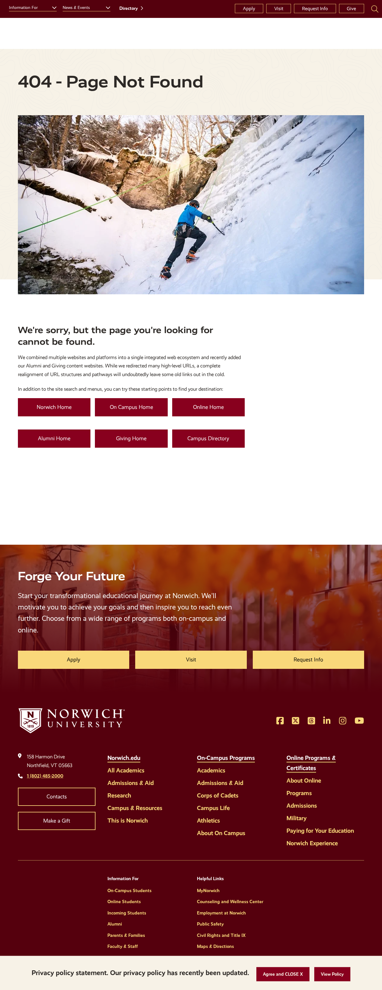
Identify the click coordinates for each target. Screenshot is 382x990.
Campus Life (213, 808)
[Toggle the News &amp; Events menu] (106, 6)
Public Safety (210, 924)
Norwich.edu (123, 757)
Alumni (114, 924)
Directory (128, 8)
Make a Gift (56, 821)
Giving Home (131, 438)
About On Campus (221, 833)
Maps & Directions (215, 946)
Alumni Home (54, 438)
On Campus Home (131, 407)
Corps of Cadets (217, 795)
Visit (278, 8)
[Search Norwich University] (375, 8)
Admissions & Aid (130, 782)
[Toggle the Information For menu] (52, 6)
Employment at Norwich (221, 913)
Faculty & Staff (122, 946)
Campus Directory (208, 438)
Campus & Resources (134, 808)
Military (296, 818)
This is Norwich (127, 820)
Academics (211, 770)
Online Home (208, 407)
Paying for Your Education (320, 830)
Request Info (315, 8)
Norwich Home (54, 407)
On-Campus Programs (226, 757)
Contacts (57, 797)
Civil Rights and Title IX (221, 935)
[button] (282, 974)
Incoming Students (126, 913)
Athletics (208, 820)
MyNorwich (208, 890)
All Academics (125, 770)
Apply (249, 8)
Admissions (301, 805)
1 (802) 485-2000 (45, 776)
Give (351, 8)
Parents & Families (126, 935)
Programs (299, 793)
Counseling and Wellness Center (230, 901)
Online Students (124, 901)
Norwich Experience (312, 843)
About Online (303, 780)
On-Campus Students (129, 890)
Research (119, 795)
